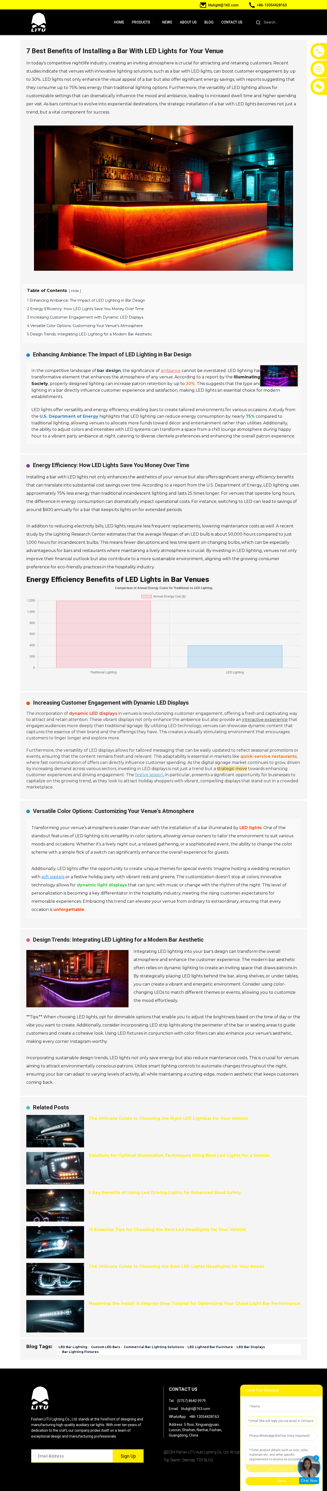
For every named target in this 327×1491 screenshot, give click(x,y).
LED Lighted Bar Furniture (210, 1347)
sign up (128, 1456)
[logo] (38, 22)
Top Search (172, 1460)
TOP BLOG (204, 1460)
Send (281, 1480)
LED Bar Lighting (73, 1347)
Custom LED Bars (105, 1347)
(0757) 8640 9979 (191, 1401)
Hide (75, 291)
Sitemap (188, 1460)
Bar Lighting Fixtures (80, 1352)
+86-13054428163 (204, 1417)
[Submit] (258, 22)
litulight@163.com (195, 1409)
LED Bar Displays (250, 1347)
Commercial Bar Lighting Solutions (153, 1347)
